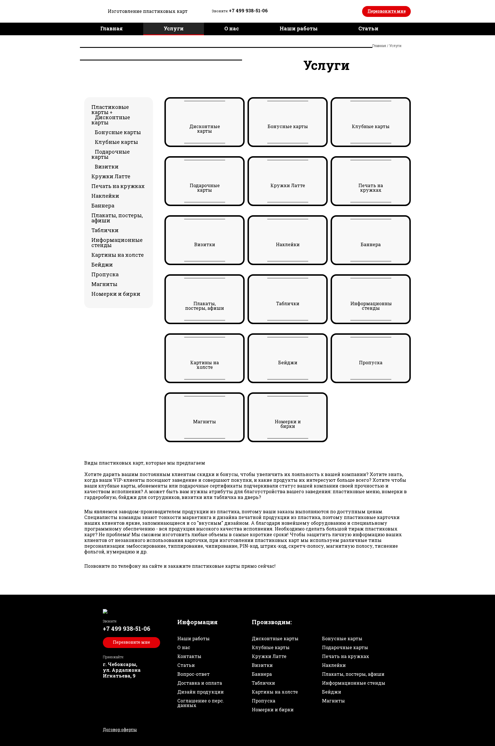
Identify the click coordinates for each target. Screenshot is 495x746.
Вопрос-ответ (193, 674)
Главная (111, 28)
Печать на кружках (118, 186)
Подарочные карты (110, 154)
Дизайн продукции (127, 41)
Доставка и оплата (126, 53)
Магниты (104, 284)
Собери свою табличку (320, 41)
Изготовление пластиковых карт (148, 11)
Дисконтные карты (110, 120)
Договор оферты (120, 729)
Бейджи (102, 264)
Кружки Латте (110, 176)
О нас (231, 28)
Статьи (368, 28)
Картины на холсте (117, 254)
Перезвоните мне (387, 11)
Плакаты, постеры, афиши (117, 218)
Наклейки (105, 195)
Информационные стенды (117, 242)
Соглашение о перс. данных (200, 703)
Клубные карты (116, 141)
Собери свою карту (221, 41)
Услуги (174, 28)
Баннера (102, 205)
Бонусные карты (118, 132)
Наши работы (299, 28)
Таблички (105, 230)
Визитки (107, 166)
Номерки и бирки (115, 293)
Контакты (207, 53)
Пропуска (105, 274)
